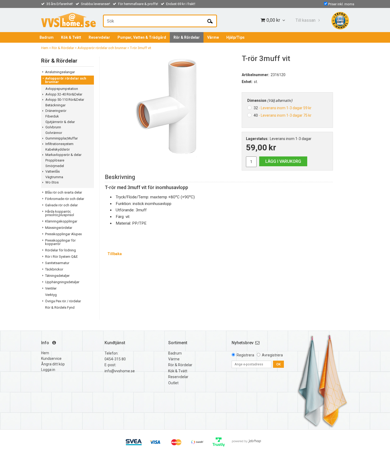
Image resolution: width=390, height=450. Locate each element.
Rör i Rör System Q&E (61, 257)
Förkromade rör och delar (64, 199)
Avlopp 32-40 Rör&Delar (63, 94)
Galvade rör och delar (61, 205)
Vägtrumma (54, 177)
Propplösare (54, 160)
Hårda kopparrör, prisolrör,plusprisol (59, 213)
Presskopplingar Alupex (63, 234)
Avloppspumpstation (61, 89)
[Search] (210, 21)
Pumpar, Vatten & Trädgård (142, 37)
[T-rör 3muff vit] (169, 106)
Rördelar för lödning (60, 250)
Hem (44, 48)
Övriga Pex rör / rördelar (63, 301)
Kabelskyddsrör (57, 149)
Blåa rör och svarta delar (63, 192)
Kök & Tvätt (71, 37)
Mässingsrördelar (58, 228)
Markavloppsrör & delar (63, 155)
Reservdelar (99, 37)
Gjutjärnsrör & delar (60, 122)
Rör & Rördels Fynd (60, 307)
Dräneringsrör (55, 111)
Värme (213, 37)
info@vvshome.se (120, 371)
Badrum (47, 37)
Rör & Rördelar (187, 37)
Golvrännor (53, 133)
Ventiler (51, 288)
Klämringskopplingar (61, 221)
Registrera (245, 355)
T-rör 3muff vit (140, 48)
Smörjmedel (54, 166)
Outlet (173, 383)
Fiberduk (52, 116)
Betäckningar (55, 105)
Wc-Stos (52, 182)
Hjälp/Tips (235, 37)
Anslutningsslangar (60, 72)
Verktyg (51, 295)
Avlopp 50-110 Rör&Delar (64, 100)
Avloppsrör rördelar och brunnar (102, 48)
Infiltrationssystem (59, 144)
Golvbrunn (53, 127)
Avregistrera (272, 355)
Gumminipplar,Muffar (61, 138)
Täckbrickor (54, 269)
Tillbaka (114, 254)
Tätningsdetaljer (57, 276)
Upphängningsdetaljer (62, 282)
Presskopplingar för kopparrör (60, 242)
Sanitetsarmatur (57, 263)
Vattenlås (52, 171)
